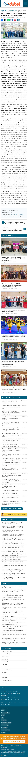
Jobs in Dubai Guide (5, 704)
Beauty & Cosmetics (7, 651)
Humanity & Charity (6, 683)
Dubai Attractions (5, 693)
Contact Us (17, 690)
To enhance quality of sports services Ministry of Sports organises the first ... (11, 459)
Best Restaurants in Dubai (18, 702)
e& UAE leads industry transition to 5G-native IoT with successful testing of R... (11, 424)
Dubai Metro (16, 691)
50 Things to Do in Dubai (6, 702)
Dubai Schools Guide (14, 699)
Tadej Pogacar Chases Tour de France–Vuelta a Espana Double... (10, 445)
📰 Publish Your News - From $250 (14, 741)
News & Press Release (6, 722)
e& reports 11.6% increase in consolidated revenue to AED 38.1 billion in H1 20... (10, 469)
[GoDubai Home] (12, 3)
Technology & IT (6, 656)
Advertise (10, 691)
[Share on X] (5, 20)
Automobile (5, 659)
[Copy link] (18, 20)
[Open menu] (25, 3)
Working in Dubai (5, 699)
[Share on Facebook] (2, 20)
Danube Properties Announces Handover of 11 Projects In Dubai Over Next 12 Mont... (11, 481)
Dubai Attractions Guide (13, 697)
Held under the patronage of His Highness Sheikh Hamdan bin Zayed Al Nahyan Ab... (11, 435)
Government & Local (7, 675)
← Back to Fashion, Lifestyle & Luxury (11, 508)
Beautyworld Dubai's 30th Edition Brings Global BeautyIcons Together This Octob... (11, 450)
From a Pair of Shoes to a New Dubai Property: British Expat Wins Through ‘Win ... (11, 407)
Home (2, 10)
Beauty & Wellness (5, 712)
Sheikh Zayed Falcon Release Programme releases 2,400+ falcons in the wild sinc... (11, 413)
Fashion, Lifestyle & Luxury (11, 10)
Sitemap (19, 693)
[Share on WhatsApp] (8, 20)
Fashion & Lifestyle (6, 653)
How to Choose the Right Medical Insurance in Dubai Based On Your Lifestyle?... (10, 429)
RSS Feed (23, 690)
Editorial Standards (10, 690)
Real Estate (4, 664)
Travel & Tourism (6, 667)
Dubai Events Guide (5, 701)
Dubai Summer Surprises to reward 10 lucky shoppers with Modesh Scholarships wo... (11, 486)
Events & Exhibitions (7, 680)
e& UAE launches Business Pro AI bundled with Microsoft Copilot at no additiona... (11, 418)
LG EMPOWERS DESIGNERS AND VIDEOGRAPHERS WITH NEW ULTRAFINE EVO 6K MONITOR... (10, 492)
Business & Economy (7, 669)
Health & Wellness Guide (15, 701)
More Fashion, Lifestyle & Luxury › (16, 237)
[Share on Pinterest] (15, 20)
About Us (3, 690)
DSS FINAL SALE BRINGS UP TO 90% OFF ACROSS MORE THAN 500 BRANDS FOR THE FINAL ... (11, 440)
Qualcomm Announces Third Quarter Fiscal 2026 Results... (11, 455)
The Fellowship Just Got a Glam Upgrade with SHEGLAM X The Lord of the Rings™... (11, 475)
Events (2, 715)
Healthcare (4, 677)
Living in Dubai (4, 697)
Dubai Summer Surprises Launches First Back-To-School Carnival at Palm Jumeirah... (11, 464)
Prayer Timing (13, 693)
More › (24, 519)
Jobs (2, 717)
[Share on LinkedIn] (11, 20)
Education (4, 672)
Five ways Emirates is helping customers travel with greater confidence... (9, 401)
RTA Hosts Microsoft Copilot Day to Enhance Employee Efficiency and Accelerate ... (11, 497)
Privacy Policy (4, 691)
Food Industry (5, 661)
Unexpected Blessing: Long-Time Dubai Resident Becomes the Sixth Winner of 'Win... (11, 503)
